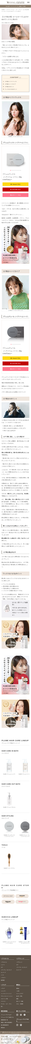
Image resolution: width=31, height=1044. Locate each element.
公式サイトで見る (16, 195)
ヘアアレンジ (19, 962)
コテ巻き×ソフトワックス (10, 81)
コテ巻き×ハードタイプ (9, 84)
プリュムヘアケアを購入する (7, 1017)
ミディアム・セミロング (6, 969)
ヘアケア (8, 9)
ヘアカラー (3, 977)
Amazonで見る (16, 184)
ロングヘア (3, 972)
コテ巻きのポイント (8, 86)
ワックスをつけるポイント (10, 89)
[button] (27, 159)
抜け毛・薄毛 (19, 996)
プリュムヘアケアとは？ (6, 1014)
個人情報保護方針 (5, 1025)
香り (2, 1006)
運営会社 (3, 1027)
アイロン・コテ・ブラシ (16, 9)
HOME (3, 9)
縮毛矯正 (3, 980)
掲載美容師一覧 (4, 1019)
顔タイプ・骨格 (19, 1001)
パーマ (2, 975)
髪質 (17, 998)
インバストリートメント (6, 993)
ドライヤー (3, 1001)
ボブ (2, 967)
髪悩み (17, 988)
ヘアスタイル (4, 962)
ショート (3, 964)
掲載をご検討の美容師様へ (7, 1022)
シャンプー (3, 991)
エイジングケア (19, 993)
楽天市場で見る (16, 189)
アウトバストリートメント (7, 996)
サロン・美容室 (19, 1003)
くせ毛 (17, 991)
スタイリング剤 (4, 998)
